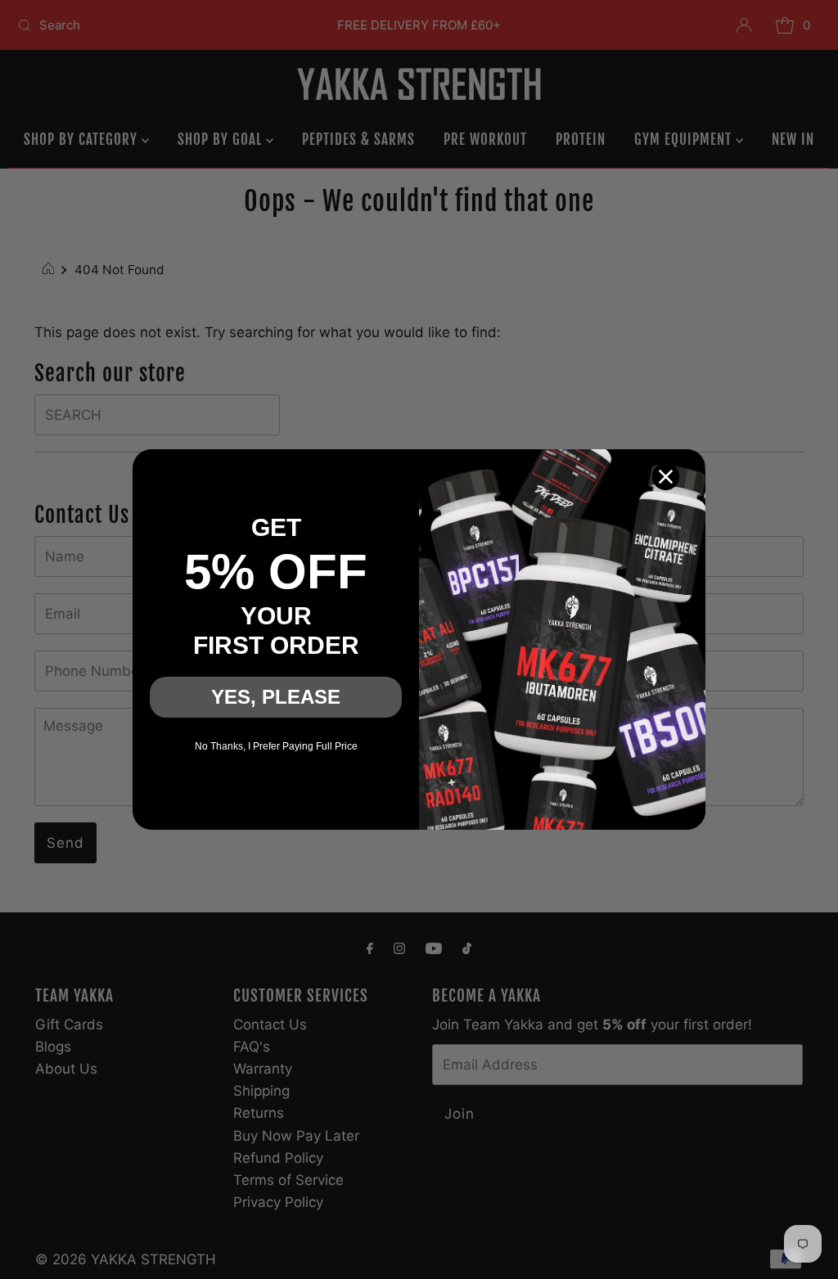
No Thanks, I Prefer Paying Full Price (276, 746)
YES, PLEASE (275, 697)
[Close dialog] (665, 476)
